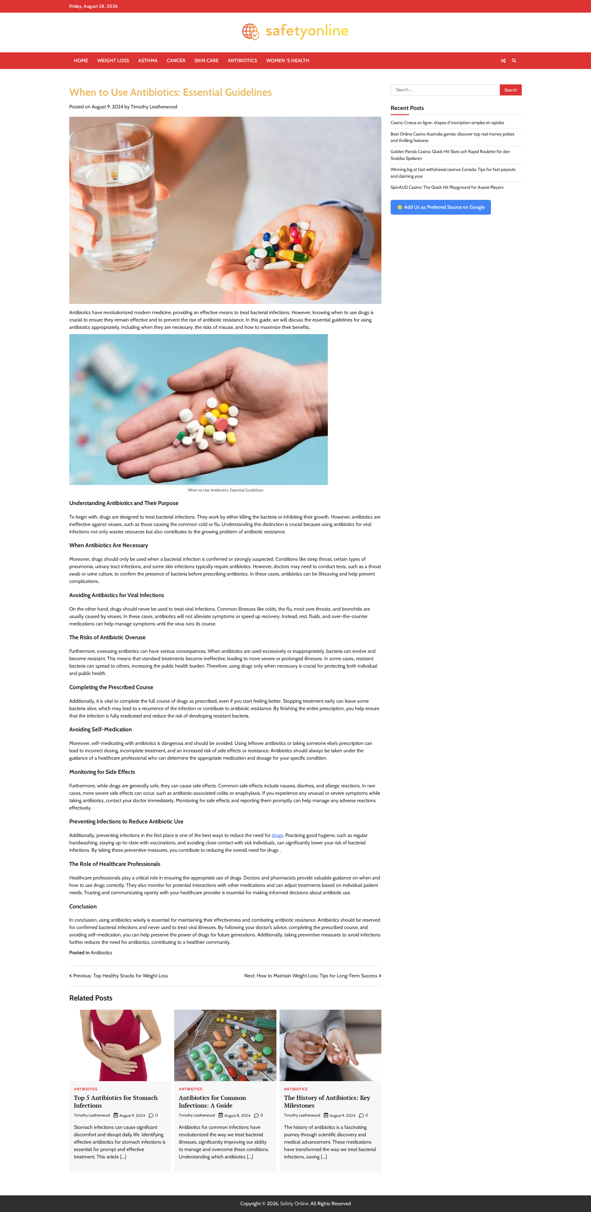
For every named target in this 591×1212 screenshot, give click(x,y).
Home (81, 60)
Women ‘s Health (287, 60)
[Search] (514, 60)
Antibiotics (242, 60)
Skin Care (207, 60)
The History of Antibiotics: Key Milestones (327, 1101)
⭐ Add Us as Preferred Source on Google (441, 207)
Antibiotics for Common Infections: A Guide (212, 1101)
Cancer (176, 60)
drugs (277, 835)
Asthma (148, 60)
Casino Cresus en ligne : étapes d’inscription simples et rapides (447, 123)
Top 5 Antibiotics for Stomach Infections (116, 1101)
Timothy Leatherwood (154, 107)
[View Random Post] (503, 60)
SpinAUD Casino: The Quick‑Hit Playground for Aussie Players (447, 187)
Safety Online (294, 1203)
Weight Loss (113, 60)
